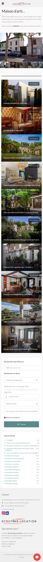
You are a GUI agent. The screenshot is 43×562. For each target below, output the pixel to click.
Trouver (23, 424)
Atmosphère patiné (11, 481)
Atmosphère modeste (12, 478)
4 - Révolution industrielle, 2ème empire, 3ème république (19, 449)
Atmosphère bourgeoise (12, 470)
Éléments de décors (12, 418)
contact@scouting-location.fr (15, 506)
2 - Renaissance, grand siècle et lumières (17, 443)
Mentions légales (8, 544)
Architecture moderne (12, 464)
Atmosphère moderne (12, 475)
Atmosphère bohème (11, 467)
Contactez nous (7, 509)
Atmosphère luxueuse (12, 472)
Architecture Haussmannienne (14, 458)
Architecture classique (12, 456)
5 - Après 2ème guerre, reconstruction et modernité (21, 453)
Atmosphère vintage (11, 483)
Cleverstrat (28, 554)
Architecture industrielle (12, 461)
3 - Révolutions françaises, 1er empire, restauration (21, 446)
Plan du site (6, 546)
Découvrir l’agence (8, 541)
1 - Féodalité (9, 440)
